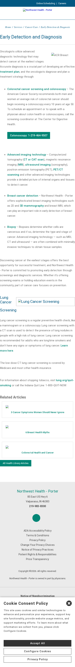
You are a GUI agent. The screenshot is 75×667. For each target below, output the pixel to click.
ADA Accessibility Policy (38, 530)
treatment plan (9, 71)
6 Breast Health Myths (37, 432)
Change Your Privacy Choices (38, 544)
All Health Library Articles (16, 463)
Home (8, 27)
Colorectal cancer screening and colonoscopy (36, 89)
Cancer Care (31, 27)
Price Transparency (37, 559)
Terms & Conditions (37, 535)
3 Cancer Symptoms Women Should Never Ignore (37, 412)
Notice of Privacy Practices (38, 549)
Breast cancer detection (22, 195)
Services (18, 27)
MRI (20, 164)
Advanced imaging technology (26, 154)
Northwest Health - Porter (37, 491)
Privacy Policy (37, 540)
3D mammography (32, 205)
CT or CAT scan (34, 159)
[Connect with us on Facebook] (36, 518)
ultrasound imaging (38, 164)
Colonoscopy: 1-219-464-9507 (28, 135)
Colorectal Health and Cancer (37, 452)
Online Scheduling (45, 3)
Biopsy (11, 227)
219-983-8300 (37, 506)
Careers (62, 3)
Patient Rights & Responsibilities (37, 554)
